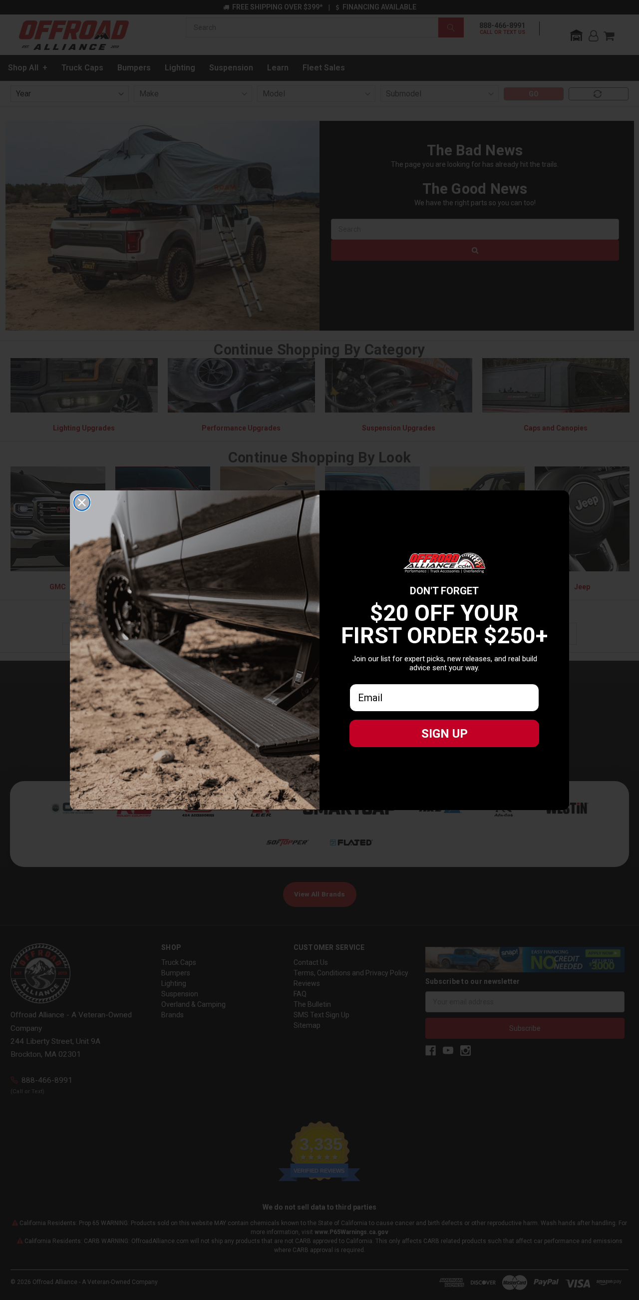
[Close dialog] (82, 502)
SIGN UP (444, 734)
